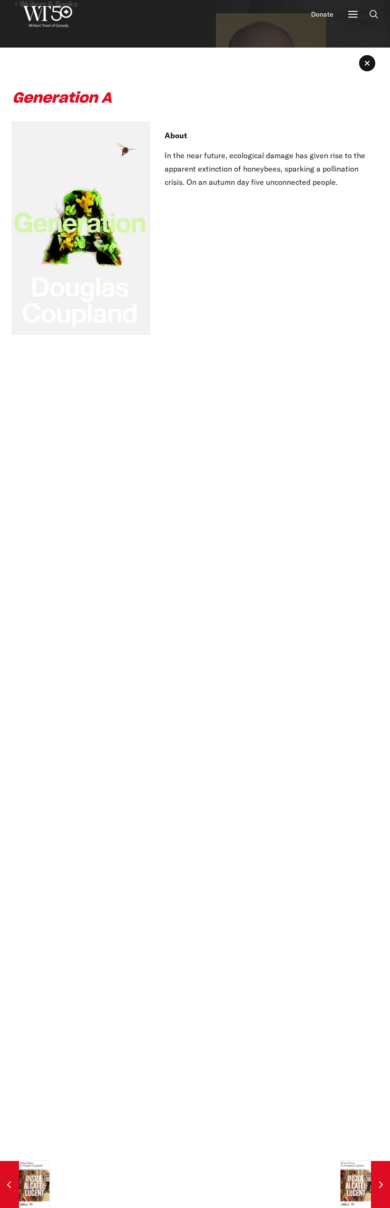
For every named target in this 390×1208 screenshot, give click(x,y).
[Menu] (352, 14)
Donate (322, 14)
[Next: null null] (365, 1184)
